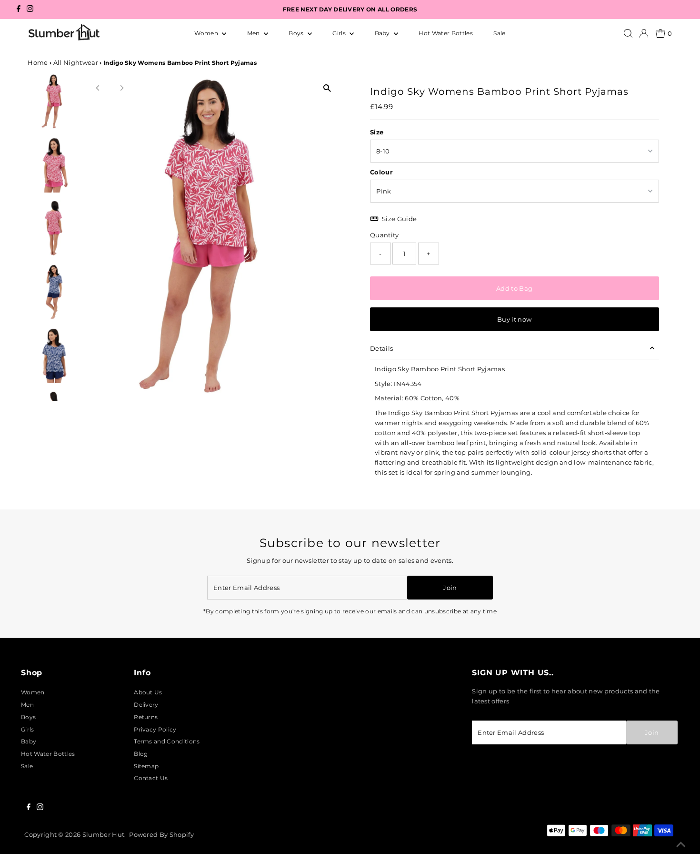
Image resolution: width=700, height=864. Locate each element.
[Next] (121, 88)
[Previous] (98, 88)
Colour (381, 172)
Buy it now (514, 319)
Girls (339, 33)
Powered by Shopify (161, 834)
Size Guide (399, 219)
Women (207, 33)
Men (254, 33)
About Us (148, 692)
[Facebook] (18, 9)
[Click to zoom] (327, 88)
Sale (499, 33)
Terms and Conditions (167, 741)
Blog (141, 753)
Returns (146, 717)
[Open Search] (628, 33)
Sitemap (146, 766)
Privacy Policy (155, 729)
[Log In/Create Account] (644, 33)
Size (376, 132)
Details (381, 348)
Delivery (146, 704)
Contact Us (151, 778)
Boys (297, 33)
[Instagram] (30, 9)
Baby (383, 33)
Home (38, 62)
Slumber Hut (103, 834)
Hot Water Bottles (445, 33)
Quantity (384, 235)
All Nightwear (75, 62)
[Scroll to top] (680, 844)
